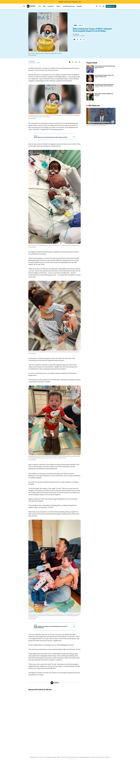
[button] (24, 6)
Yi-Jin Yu (76, 34)
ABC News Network (34, 757)
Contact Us (107, 757)
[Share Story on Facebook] (74, 39)
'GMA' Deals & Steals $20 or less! (70, 2)
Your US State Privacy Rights (50, 757)
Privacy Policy (41, 757)
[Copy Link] (83, 39)
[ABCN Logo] (31, 6)
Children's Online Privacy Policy (63, 757)
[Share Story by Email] (80, 39)
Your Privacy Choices (100, 757)
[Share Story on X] (77, 39)
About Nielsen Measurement (84, 757)
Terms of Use (92, 757)
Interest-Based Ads (74, 757)
